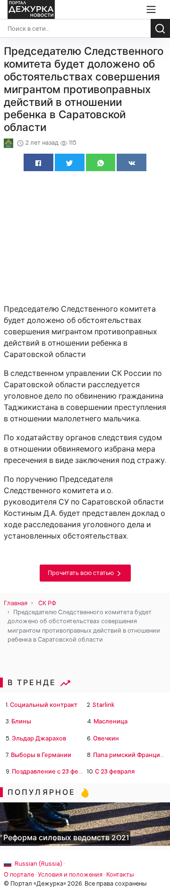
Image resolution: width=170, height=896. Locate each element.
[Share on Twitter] (70, 162)
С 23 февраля (115, 771)
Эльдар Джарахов (39, 738)
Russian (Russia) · (39, 864)
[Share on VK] (131, 162)
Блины (21, 721)
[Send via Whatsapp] (101, 162)
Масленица (111, 721)
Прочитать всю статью (81, 573)
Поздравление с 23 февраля (54, 771)
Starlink (104, 705)
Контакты (120, 874)
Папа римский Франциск (130, 755)
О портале (19, 874)
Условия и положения (70, 874)
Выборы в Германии (41, 755)
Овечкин (106, 738)
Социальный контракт (43, 705)
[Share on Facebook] (38, 162)
